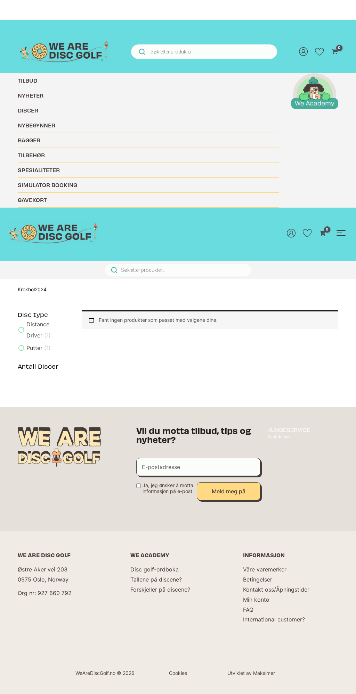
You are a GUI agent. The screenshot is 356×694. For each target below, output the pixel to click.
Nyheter (30, 95)
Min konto (256, 599)
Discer (28, 110)
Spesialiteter (39, 170)
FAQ (248, 609)
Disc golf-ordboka (154, 569)
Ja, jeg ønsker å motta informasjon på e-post (168, 488)
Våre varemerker (264, 569)
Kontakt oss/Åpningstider (276, 589)
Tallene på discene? (156, 579)
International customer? (274, 619)
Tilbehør (31, 155)
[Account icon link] (303, 51)
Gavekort (32, 200)
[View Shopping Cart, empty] (334, 52)
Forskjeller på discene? (160, 589)
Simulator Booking (47, 185)
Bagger (29, 140)
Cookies (178, 673)
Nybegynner (36, 125)
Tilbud (27, 80)
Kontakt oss (278, 436)
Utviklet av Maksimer (251, 673)
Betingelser (257, 579)
